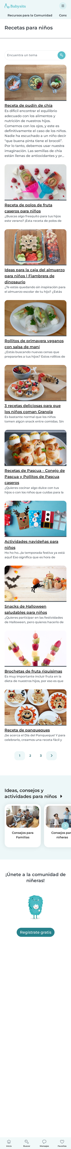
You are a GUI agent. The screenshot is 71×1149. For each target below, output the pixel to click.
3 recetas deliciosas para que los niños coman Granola (33, 408)
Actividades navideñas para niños (31, 544)
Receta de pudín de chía (28, 105)
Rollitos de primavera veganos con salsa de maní (34, 344)
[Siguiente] (51, 755)
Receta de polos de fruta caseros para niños (28, 208)
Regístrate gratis (35, 932)
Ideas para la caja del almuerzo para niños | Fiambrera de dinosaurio (35, 276)
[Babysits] (15, 6)
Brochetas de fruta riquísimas (33, 671)
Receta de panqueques (27, 730)
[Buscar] (62, 55)
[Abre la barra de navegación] (62, 5)
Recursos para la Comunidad (30, 15)
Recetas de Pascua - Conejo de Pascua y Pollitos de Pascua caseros (35, 476)
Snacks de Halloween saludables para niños (26, 609)
